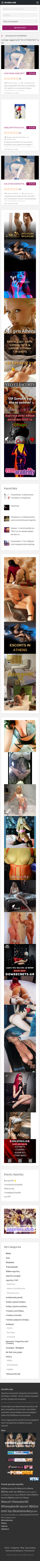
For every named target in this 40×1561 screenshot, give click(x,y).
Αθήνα (9, 1360)
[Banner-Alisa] (20, 864)
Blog (22, 1548)
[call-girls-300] (20, 315)
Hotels (9, 1328)
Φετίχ (3, 1517)
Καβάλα (10, 1369)
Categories (14, 1548)
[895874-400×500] (20, 1092)
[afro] (20, 768)
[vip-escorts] (20, 255)
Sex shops (11, 1332)
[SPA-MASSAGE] (20, 669)
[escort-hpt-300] (20, 605)
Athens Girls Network (16, 1288)
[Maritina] (20, 573)
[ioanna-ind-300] (20, 800)
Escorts (18, 1515)
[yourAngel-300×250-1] (20, 284)
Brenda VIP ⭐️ (10, 1180)
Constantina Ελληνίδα (13, 1184)
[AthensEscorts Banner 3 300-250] (20, 400)
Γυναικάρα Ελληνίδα (12, 1192)
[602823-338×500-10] (20, 1054)
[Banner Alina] (20, 928)
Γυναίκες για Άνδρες (12, 193)
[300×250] (20, 226)
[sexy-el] (20, 990)
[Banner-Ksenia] (20, 1020)
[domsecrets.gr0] (20, 960)
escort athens (11, 1515)
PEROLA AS (9, 1188)
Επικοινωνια (29, 1550)
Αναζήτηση (21, 28)
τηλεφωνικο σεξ (10, 1517)
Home (6, 1548)
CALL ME (3, 1515)
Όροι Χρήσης (30, 1548)
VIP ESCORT (34, 1515)
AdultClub (11, 1284)
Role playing (24, 1515)
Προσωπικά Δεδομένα (14, 1550)
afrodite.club (10, 2)
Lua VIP (7, 1196)
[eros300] (20, 460)
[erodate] (20, 347)
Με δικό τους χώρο (12, 83)
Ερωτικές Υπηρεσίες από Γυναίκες (16, 137)
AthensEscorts (13, 1293)
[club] (20, 896)
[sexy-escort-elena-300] (20, 698)
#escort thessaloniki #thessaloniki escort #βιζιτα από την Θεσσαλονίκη (19, 1506)
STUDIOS (11, 1337)
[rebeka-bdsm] (20, 736)
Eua (19, 83)
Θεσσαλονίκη (12, 1365)
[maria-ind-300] (20, 832)
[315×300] (20, 428)
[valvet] (20, 373)
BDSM (34, 1511)
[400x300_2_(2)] (20, 1151)
